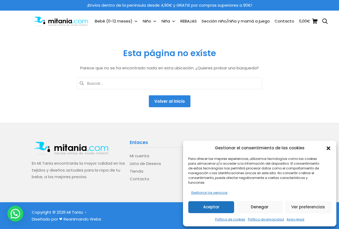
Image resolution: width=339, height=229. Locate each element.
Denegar (260, 207)
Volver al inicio (169, 101)
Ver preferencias (308, 207)
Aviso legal (295, 219)
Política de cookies (230, 219)
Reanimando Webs (82, 219)
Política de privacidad (266, 219)
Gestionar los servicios (209, 192)
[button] (328, 147)
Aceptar (211, 207)
